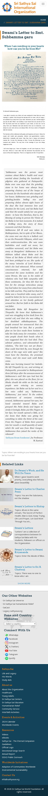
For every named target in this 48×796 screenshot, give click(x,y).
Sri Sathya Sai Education (12, 702)
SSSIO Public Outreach (12, 757)
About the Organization (12, 689)
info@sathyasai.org (10, 779)
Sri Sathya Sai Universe (13, 600)
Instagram (13, 642)
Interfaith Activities (10, 712)
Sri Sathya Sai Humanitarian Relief (18, 604)
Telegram (13, 654)
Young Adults (8, 696)
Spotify (11, 658)
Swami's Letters (24, 528)
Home (43, 20)
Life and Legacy (9, 673)
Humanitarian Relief (11, 705)
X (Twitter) (13, 646)
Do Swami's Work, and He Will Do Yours (29, 472)
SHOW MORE (24, 583)
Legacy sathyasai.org (12, 611)
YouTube (12, 650)
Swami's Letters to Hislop (29, 506)
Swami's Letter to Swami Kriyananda (29, 551)
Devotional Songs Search (13, 750)
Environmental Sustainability (14, 770)
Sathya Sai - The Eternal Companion (18, 741)
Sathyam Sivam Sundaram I (18, 437)
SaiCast (6, 607)
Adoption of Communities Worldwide (18, 766)
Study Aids (7, 680)
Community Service (10, 708)
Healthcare (7, 692)
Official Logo (7, 747)
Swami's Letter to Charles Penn (30, 490)
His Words (7, 676)
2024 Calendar (8, 721)
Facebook (13, 638)
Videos (5, 734)
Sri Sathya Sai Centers (12, 699)
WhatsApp (13, 635)
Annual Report (8, 754)
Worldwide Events (10, 724)
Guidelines (6, 744)
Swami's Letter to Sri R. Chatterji (28, 568)
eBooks (5, 737)
